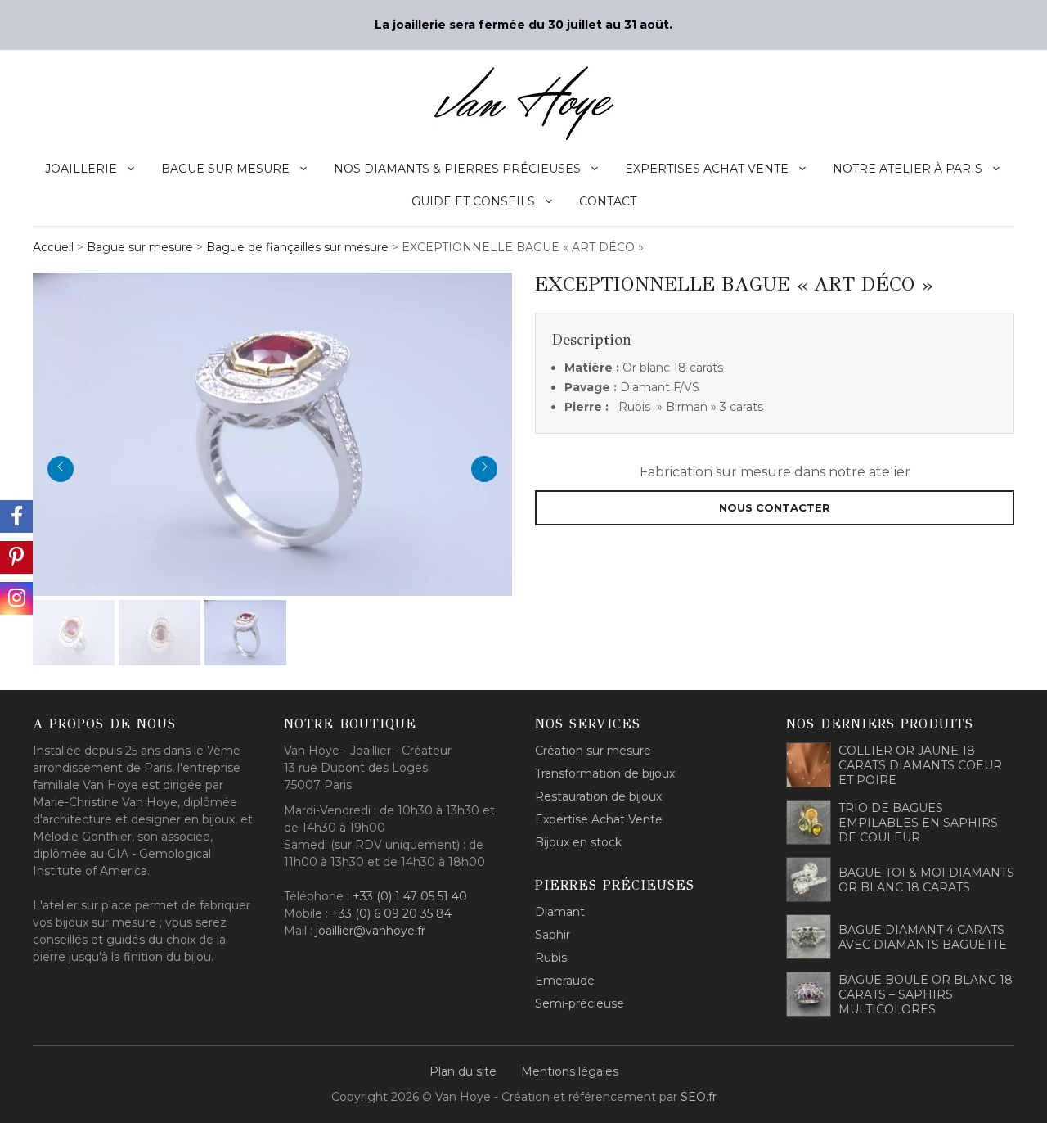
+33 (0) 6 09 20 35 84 (391, 913)
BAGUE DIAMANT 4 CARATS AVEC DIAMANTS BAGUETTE (922, 937)
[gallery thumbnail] (74, 632)
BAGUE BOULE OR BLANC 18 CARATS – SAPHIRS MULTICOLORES (925, 994)
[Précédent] (60, 469)
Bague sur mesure (225, 168)
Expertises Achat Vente (707, 168)
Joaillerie (81, 168)
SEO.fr (699, 1096)
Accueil (53, 247)
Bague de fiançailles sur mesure (297, 247)
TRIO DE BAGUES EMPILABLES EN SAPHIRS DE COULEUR (918, 823)
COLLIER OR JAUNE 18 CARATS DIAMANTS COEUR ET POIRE (920, 765)
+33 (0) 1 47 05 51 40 (410, 896)
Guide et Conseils (473, 201)
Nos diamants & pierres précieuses (457, 168)
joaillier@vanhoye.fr (370, 930)
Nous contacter (774, 507)
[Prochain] (484, 469)
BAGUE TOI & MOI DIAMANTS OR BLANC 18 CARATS (926, 880)
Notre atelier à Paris (907, 168)
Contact (607, 201)
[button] (272, 432)
